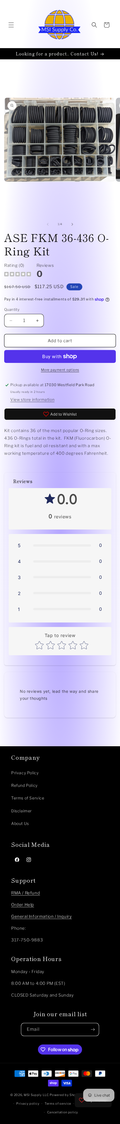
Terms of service (58, 1104)
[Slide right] (72, 224)
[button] (11, 25)
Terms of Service (27, 798)
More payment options (60, 370)
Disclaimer (21, 810)
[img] (17, 275)
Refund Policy (24, 785)
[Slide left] (48, 224)
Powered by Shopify (66, 1095)
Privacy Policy (25, 772)
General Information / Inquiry (41, 916)
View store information (32, 399)
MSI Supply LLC (36, 1095)
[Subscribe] (93, 1029)
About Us (20, 823)
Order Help (22, 904)
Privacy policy (27, 1104)
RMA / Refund (25, 893)
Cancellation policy (62, 1112)
